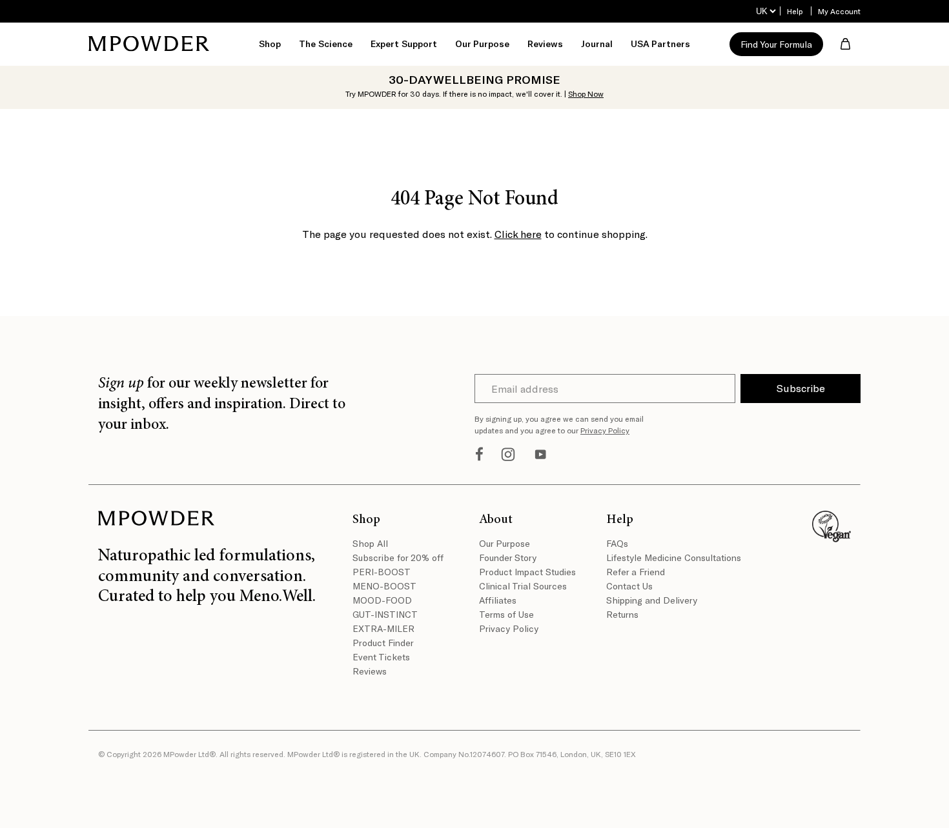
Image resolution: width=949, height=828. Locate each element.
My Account (839, 10)
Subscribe (801, 388)
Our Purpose (504, 543)
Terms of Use (506, 614)
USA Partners (660, 43)
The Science (325, 43)
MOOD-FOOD (382, 600)
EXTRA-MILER (383, 628)
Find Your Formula (776, 44)
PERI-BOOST (381, 571)
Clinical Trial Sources (523, 585)
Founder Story (507, 557)
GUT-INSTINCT (385, 614)
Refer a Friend (635, 571)
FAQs (617, 543)
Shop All (370, 543)
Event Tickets (381, 656)
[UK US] (765, 11)
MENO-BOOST (384, 585)
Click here (518, 234)
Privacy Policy (604, 430)
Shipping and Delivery (651, 600)
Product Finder (383, 642)
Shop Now (586, 93)
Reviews (545, 43)
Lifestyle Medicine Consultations (665, 557)
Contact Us (629, 585)
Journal (597, 43)
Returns (622, 614)
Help (794, 10)
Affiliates (497, 600)
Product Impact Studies (527, 571)
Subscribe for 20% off (398, 557)
